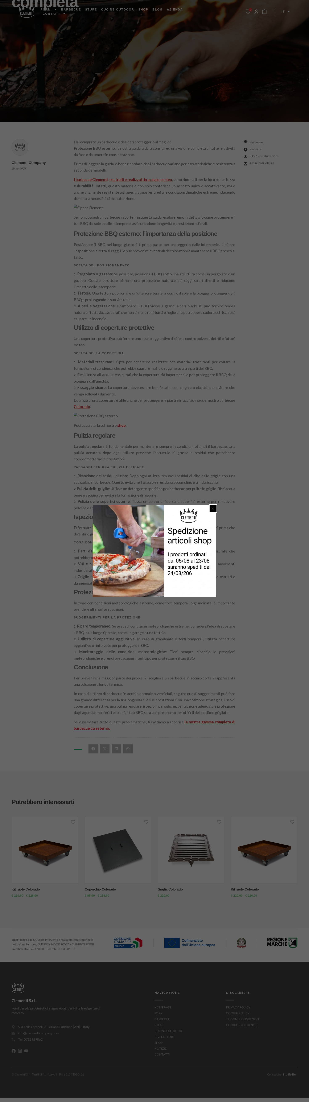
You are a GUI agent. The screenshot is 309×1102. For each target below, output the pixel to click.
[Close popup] (213, 508)
